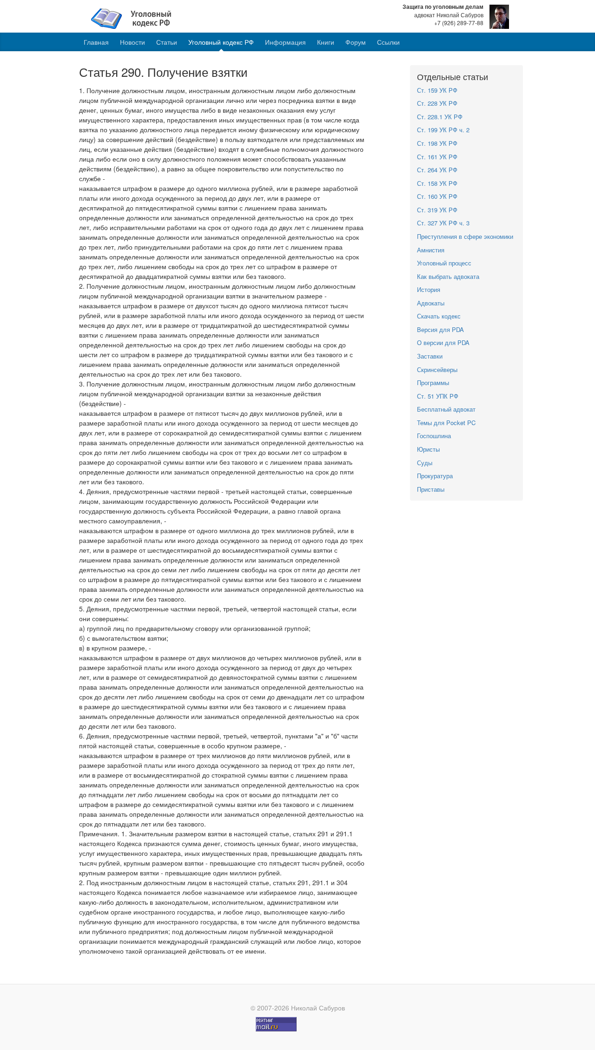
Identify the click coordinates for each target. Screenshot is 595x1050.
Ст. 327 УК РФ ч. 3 (443, 222)
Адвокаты (430, 302)
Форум (355, 42)
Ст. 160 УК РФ (437, 196)
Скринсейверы (437, 369)
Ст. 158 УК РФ (437, 183)
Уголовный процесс (444, 262)
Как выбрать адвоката (448, 276)
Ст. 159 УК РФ (437, 90)
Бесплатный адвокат (446, 409)
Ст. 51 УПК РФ (437, 396)
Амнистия (430, 249)
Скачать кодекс (439, 316)
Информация (285, 42)
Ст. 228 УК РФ (437, 103)
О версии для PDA (443, 342)
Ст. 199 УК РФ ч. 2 (443, 129)
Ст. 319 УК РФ (437, 209)
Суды (424, 462)
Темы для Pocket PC (446, 422)
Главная (96, 42)
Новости (132, 42)
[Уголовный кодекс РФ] (136, 17)
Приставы (430, 489)
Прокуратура (435, 475)
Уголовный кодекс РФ (221, 42)
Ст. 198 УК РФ (437, 143)
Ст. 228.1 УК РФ (440, 116)
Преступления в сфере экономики (465, 236)
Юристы (428, 449)
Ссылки (388, 42)
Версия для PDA (440, 329)
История (428, 289)
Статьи (166, 42)
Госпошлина (434, 435)
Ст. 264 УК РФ (437, 169)
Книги (325, 42)
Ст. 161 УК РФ (437, 156)
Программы (433, 382)
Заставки (430, 356)
